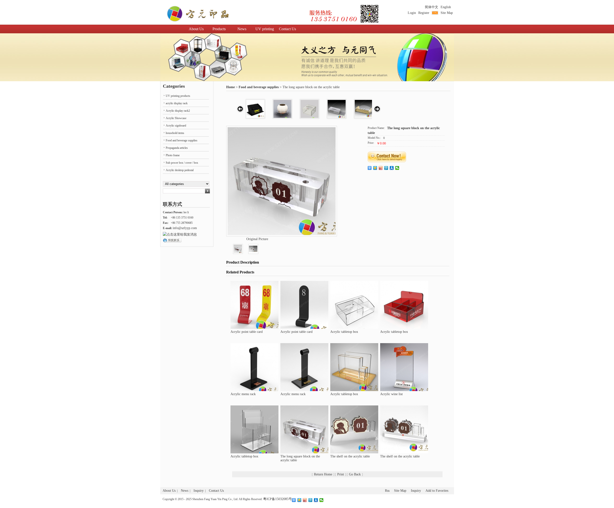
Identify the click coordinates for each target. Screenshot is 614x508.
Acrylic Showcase (176, 118)
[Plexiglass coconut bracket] (282, 109)
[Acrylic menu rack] (254, 367)
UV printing (264, 29)
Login (412, 13)
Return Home (323, 474)
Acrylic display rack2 (178, 110)
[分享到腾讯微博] (386, 168)
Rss (387, 490)
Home (230, 87)
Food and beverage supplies (259, 87)
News (241, 29)
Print (340, 474)
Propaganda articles (177, 148)
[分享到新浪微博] (381, 168)
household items (175, 133)
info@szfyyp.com (185, 228)
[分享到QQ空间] (375, 168)
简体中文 (431, 7)
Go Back (355, 474)
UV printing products (178, 96)
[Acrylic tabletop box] (354, 304)
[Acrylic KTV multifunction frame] (255, 109)
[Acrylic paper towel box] (309, 109)
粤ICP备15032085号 (277, 499)
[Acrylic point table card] (254, 304)
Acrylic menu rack (243, 394)
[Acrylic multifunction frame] (364, 109)
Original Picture (257, 239)
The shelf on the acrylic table (350, 456)
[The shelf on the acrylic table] (354, 429)
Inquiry (199, 490)
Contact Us (287, 29)
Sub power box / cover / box (182, 162)
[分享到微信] (397, 168)
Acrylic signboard (176, 125)
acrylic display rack (177, 103)
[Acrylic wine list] (404, 367)
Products (219, 29)
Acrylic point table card (246, 332)
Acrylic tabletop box (344, 332)
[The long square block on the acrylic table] (304, 429)
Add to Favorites (436, 490)
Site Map (447, 13)
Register (423, 13)
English (446, 7)
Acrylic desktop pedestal (180, 170)
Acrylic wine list (391, 394)
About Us (196, 29)
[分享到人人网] (392, 168)
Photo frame (173, 155)
